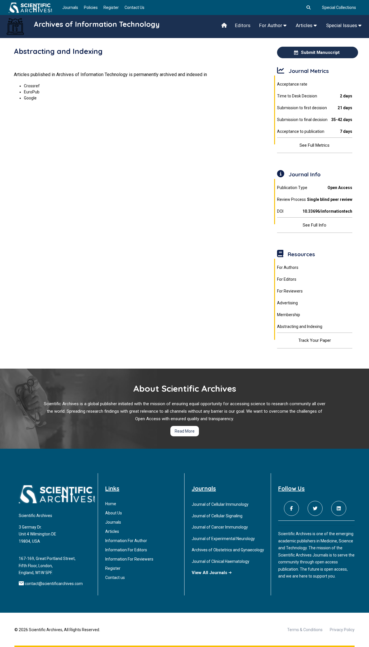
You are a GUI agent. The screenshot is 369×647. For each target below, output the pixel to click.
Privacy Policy (342, 629)
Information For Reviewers (129, 559)
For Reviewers (290, 291)
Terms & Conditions (305, 629)
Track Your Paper (314, 340)
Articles (305, 25)
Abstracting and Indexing (299, 326)
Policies (91, 7)
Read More (185, 431)
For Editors (286, 279)
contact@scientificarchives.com (54, 583)
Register (111, 7)
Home (110, 503)
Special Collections (339, 7)
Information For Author (126, 540)
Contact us (115, 577)
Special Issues (342, 25)
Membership (288, 314)
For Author (271, 25)
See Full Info (314, 225)
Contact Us (134, 7)
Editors (243, 25)
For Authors (287, 267)
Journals (70, 7)
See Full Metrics (315, 145)
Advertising (287, 303)
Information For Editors (126, 550)
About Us (113, 513)
